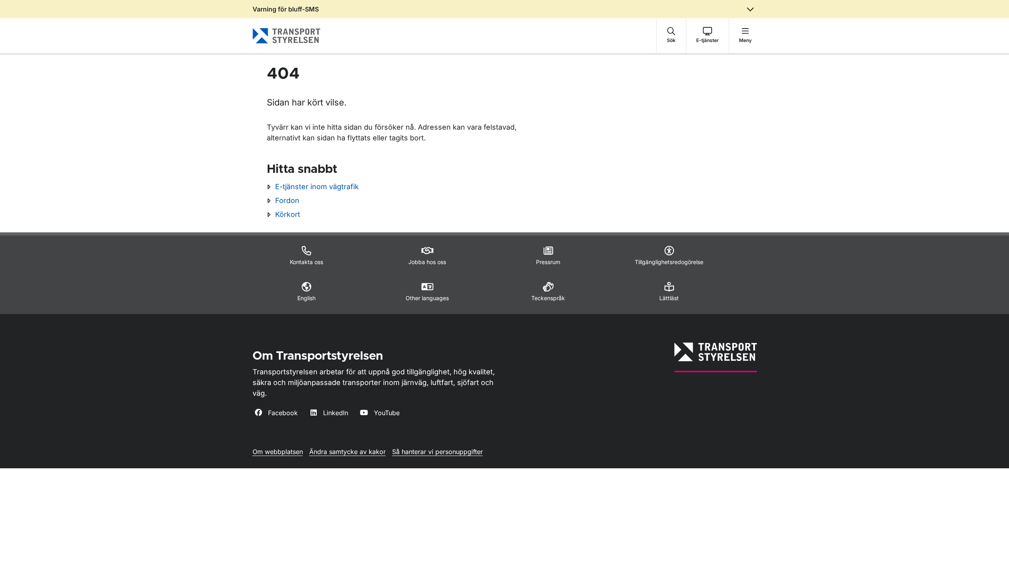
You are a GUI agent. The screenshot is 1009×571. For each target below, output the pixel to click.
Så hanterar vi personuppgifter (437, 452)
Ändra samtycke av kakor (347, 452)
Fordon (287, 200)
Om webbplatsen (278, 452)
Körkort (287, 214)
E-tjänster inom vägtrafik (317, 186)
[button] (671, 35)
